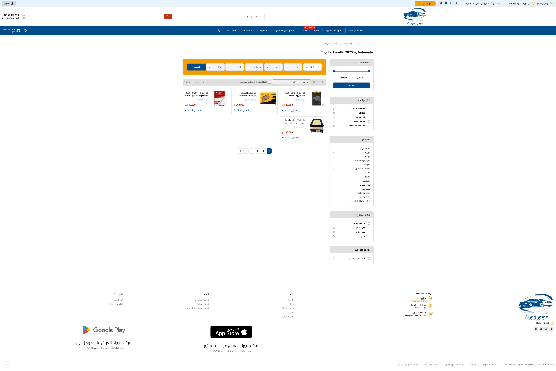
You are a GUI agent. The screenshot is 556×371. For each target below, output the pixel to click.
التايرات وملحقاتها (362, 160)
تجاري (363, 236)
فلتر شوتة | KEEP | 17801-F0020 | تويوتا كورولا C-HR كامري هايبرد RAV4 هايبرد (196, 95)
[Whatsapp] (440, 3)
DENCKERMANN (358, 108)
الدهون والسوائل (362, 168)
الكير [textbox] (239, 67)
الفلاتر (367, 172)
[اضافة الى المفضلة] (324, 110)
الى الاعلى (6, 365)
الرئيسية (370, 43)
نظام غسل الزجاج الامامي (359, 201)
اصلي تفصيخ (360, 227)
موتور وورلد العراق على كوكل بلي (104, 342)
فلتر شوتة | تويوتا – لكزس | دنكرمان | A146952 (294, 94)
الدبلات (367, 164)
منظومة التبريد (364, 197)
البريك (367, 152)
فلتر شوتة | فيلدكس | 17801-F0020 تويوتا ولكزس (247, 95)
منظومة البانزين (363, 193)
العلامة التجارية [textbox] (313, 67)
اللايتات (367, 176)
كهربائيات (366, 189)
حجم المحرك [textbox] (256, 67)
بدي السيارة (365, 185)
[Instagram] (451, 3)
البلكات (367, 156)
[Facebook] (456, 3)
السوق (360, 43)
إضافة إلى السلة (292, 110)
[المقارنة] (319, 110)
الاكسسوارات (364, 148)
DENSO (362, 113)
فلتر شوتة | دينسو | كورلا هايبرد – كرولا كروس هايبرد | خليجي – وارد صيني (293, 123)
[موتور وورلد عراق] (414, 16)
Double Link (360, 117)
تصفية (352, 85)
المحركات (366, 181)
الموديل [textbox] (296, 67)
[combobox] (312, 67)
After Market (359, 223)
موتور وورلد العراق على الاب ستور (231, 345)
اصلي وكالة (360, 232)
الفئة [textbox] (220, 67)
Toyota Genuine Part (356, 125)
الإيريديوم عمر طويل (357, 258)
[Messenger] (446, 3)
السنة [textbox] (278, 67)
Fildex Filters (359, 121)
